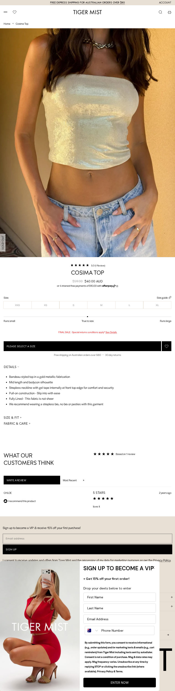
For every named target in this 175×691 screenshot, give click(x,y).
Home (7, 23)
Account (165, 2)
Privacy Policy (161, 560)
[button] (87, 265)
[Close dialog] (153, 567)
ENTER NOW (120, 682)
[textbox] (59, 389)
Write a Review (22, 481)
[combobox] (92, 630)
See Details (111, 332)
